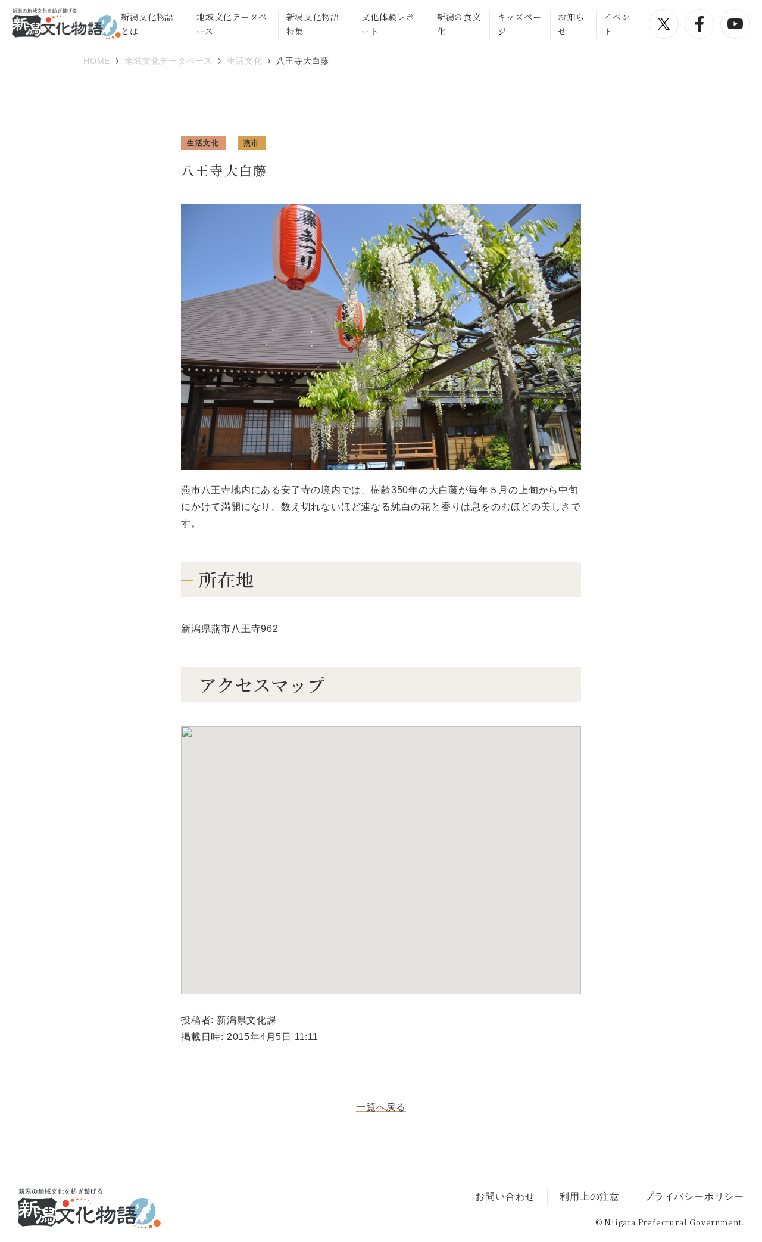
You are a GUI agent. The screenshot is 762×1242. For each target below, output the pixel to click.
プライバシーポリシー (694, 1196)
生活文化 (203, 143)
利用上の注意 (590, 1196)
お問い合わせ (505, 1196)
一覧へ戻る (381, 1107)
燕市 (251, 143)
